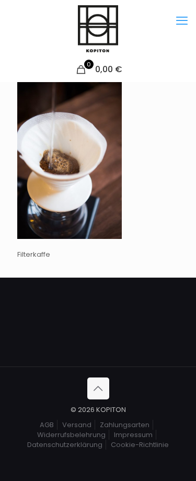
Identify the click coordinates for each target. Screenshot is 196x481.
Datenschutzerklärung (64, 445)
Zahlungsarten (124, 425)
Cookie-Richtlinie (140, 445)
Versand (76, 425)
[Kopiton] (98, 28)
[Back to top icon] (98, 388)
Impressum (133, 435)
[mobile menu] (182, 21)
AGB (47, 425)
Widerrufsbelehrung (71, 435)
